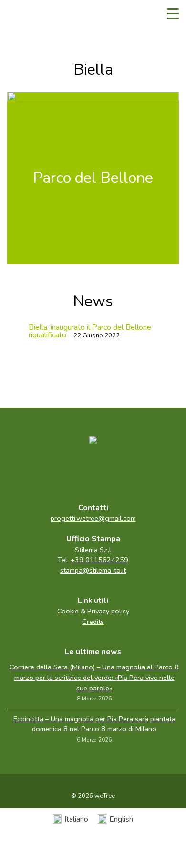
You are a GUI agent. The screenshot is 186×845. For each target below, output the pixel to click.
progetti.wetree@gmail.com (93, 518)
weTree (35, 14)
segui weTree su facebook (73, 471)
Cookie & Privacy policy (93, 611)
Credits (93, 621)
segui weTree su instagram (113, 471)
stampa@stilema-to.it (93, 570)
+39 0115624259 (99, 560)
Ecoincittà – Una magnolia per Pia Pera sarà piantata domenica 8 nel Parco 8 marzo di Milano (94, 724)
